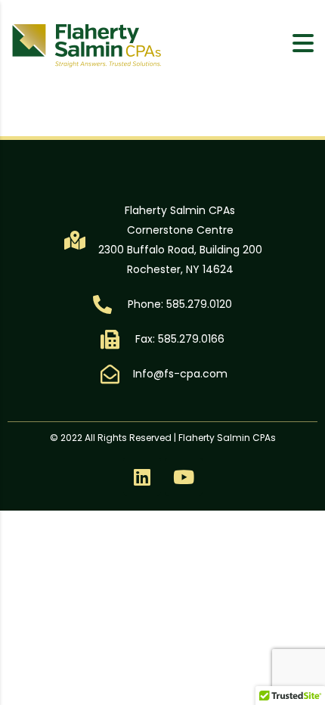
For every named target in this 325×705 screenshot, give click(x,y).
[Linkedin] (142, 476)
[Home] (86, 44)
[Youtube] (184, 476)
